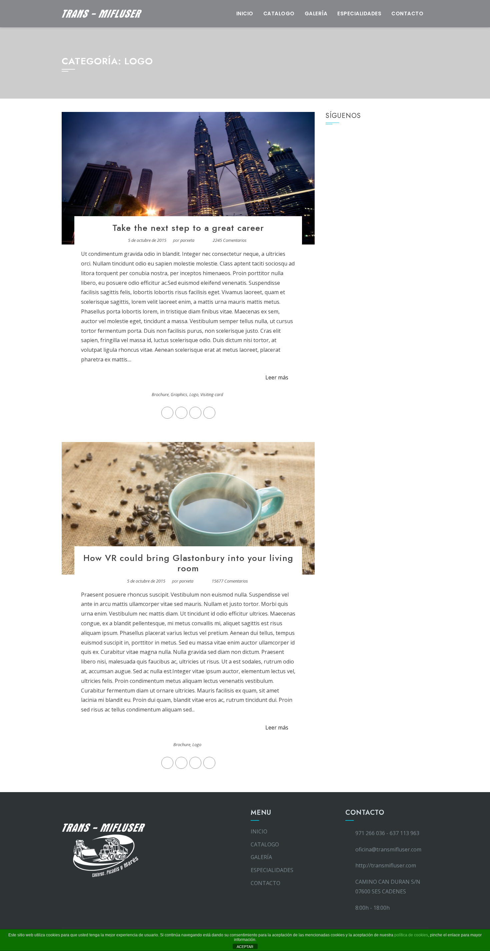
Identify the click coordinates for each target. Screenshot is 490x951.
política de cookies (411, 935)
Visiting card (211, 394)
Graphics (179, 394)
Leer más (276, 377)
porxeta (187, 240)
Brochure (160, 394)
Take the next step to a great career (188, 228)
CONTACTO (407, 13)
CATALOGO (279, 13)
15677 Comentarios (230, 581)
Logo (193, 394)
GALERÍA (316, 13)
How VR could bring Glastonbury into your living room (188, 563)
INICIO (244, 13)
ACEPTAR (245, 947)
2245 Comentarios (230, 240)
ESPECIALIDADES (359, 13)
